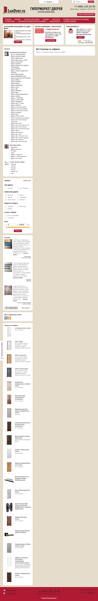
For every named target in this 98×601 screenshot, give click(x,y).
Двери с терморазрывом (18, 156)
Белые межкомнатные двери (20, 118)
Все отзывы (25, 307)
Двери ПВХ (14, 89)
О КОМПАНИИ (10, 21)
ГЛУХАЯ (10, 188)
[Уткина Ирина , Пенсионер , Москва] (8, 248)
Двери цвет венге (16, 123)
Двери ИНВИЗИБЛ (16, 85)
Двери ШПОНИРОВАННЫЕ (19, 94)
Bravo (13, 152)
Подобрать (17, 230)
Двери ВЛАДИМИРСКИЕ (18, 76)
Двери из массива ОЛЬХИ (19, 109)
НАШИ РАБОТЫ (54, 21)
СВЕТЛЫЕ (23, 206)
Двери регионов (16, 149)
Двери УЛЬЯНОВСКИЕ (18, 54)
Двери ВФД (14, 92)
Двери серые (15, 130)
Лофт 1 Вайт (19, 341)
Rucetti (13, 166)
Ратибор (13, 151)
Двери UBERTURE (17, 58)
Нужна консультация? (1, 349)
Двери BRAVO (15, 83)
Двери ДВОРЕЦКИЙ (17, 74)
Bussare (13, 168)
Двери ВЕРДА (15, 80)
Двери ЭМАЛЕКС (16, 90)
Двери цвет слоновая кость (19, 136)
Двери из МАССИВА (17, 100)
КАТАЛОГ (18, 19)
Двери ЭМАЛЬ (15, 96)
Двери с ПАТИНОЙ (17, 98)
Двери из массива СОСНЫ (19, 110)
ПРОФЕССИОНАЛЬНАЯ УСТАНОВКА (76, 19)
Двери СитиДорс (16, 112)
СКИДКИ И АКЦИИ (69, 21)
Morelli (13, 169)
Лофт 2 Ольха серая (21, 368)
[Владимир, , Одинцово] (8, 271)
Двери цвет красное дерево (19, 137)
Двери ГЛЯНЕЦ (16, 105)
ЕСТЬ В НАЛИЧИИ (13, 215)
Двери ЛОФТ (15, 87)
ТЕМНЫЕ (10, 206)
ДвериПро (14, 147)
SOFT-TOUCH (12, 199)
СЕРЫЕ (10, 209)
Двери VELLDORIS (17, 62)
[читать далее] (17, 277)
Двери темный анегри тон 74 (20, 125)
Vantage (13, 164)
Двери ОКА (14, 114)
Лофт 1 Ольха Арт (20, 355)
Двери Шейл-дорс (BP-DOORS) (21, 78)
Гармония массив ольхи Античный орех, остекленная (22, 424)
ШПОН (22, 195)
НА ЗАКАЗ (11, 218)
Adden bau (14, 171)
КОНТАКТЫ (56, 19)
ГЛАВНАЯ (8, 19)
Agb (12, 173)
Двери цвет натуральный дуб (20, 128)
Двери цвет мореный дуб (19, 141)
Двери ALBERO (16, 63)
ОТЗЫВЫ (46, 19)
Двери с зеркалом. (17, 154)
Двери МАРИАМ (16, 81)
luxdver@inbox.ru (11, 590)
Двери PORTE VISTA (17, 116)
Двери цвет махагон (17, 139)
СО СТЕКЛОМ (24, 188)
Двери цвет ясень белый (19, 127)
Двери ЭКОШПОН (16, 101)
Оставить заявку (51, 40)
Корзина (49, 1)
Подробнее (18, 41)
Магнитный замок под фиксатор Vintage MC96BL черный (22, 478)
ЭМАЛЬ (10, 197)
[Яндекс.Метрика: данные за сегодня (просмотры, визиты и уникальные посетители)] (9, 593)
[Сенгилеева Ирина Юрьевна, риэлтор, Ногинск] (8, 294)
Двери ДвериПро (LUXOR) (19, 60)
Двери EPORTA (16, 69)
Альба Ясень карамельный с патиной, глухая (22, 383)
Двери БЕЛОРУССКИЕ (18, 56)
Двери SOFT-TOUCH (17, 103)
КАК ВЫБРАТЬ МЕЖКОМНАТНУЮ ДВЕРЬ (32, 21)
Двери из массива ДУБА (18, 107)
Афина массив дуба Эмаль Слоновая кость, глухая (22, 410)
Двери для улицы (16, 158)
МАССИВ (10, 195)
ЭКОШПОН (23, 197)
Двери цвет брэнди (17, 132)
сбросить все (27, 180)
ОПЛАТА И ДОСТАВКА (32, 19)
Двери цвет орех (16, 134)
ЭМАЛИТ (22, 199)
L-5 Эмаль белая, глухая (23, 328)
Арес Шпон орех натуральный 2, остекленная (20, 397)
